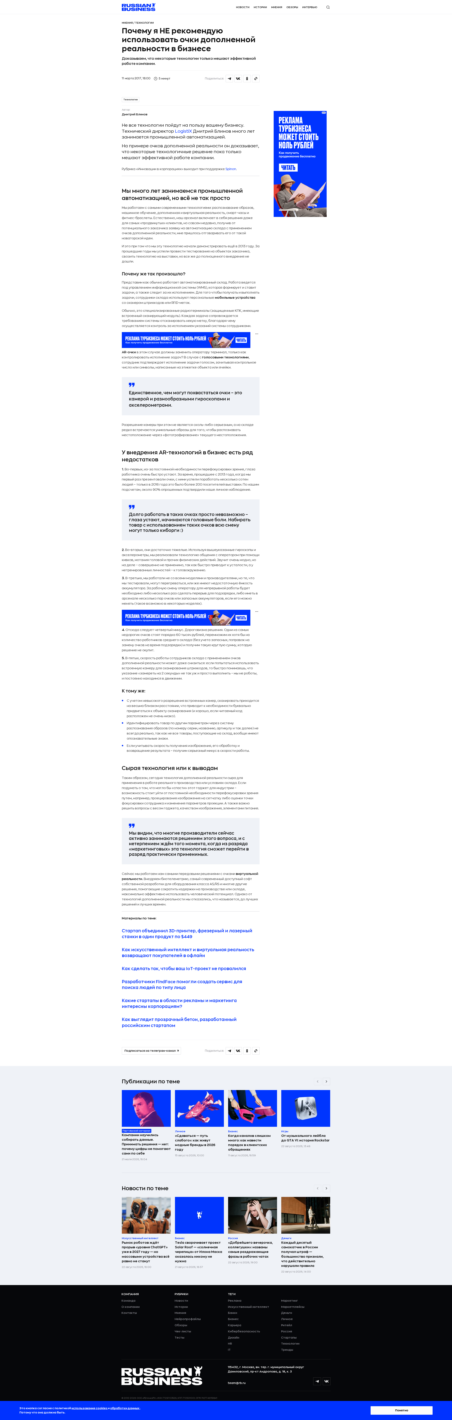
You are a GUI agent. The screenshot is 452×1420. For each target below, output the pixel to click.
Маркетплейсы (292, 1307)
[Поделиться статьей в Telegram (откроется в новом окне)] (229, 78)
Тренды (287, 1349)
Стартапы (289, 1337)
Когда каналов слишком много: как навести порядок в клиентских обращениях (249, 1142)
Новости (242, 7)
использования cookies (90, 1408)
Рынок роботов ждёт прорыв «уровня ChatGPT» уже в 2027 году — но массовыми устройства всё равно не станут (146, 1252)
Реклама (234, 1300)
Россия (286, 1331)
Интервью (309, 7)
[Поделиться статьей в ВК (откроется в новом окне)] (238, 78)
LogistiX (183, 131)
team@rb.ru (237, 1383)
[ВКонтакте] (327, 1381)
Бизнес (233, 1319)
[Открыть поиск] (328, 7)
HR (230, 1343)
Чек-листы (183, 1331)
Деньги (286, 1313)
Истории (260, 7)
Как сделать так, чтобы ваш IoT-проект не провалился (184, 969)
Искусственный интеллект (248, 1307)
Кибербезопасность (244, 1331)
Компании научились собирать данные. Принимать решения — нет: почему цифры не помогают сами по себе (146, 1144)
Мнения (276, 7)
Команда (128, 1300)
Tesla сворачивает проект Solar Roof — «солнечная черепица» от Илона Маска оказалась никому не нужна (198, 1252)
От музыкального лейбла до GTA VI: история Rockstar (305, 1138)
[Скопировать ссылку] (256, 78)
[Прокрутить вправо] (326, 1081)
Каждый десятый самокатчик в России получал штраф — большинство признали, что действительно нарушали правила (302, 1254)
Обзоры (292, 7)
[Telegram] (317, 1381)
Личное (287, 1319)
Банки (232, 1313)
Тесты (179, 1337)
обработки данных (125, 1408)
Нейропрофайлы (188, 1319)
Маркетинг (289, 1300)
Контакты (129, 1313)
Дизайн (233, 1337)
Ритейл (286, 1325)
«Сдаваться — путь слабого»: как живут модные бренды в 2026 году (195, 1142)
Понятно (401, 1410)
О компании (130, 1307)
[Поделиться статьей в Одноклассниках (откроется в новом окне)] (247, 78)
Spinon (230, 169)
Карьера (234, 1325)
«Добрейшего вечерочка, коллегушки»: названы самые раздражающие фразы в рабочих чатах (250, 1249)
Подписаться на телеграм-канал (150, 1050)
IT (229, 1349)
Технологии (144, 23)
